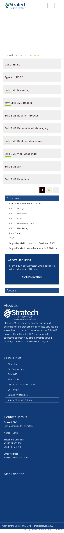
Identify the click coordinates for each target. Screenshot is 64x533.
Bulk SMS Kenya (16, 208)
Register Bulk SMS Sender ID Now (25, 203)
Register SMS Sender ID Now (22, 384)
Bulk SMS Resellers (17, 179)
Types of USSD (14, 77)
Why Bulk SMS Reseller (19, 102)
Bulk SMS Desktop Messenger (23, 141)
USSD (11, 238)
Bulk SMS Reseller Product (21, 115)
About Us (12, 364)
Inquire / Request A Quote (20, 400)
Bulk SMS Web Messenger (21, 153)
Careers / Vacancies (18, 395)
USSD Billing (12, 64)
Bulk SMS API (13, 166)
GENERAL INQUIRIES (32, 277)
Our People (13, 390)
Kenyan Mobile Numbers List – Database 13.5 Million (33, 243)
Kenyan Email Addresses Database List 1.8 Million (33, 248)
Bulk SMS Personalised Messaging (26, 128)
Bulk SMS (12, 374)
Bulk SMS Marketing (17, 90)
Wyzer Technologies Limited (48, 529)
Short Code (14, 233)
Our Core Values (16, 369)
